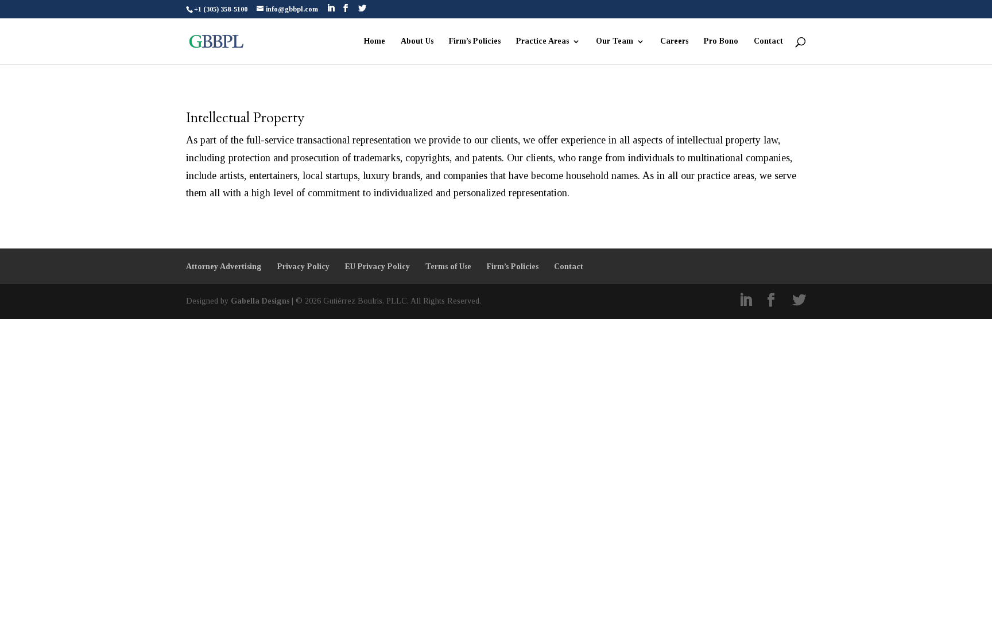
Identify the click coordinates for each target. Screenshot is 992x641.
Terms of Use (448, 266)
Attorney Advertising (224, 266)
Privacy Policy (303, 266)
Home (374, 41)
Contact (768, 41)
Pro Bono (721, 41)
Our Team (614, 41)
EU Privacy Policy (377, 266)
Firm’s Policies (475, 41)
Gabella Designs (260, 301)
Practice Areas (542, 41)
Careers (674, 41)
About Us (417, 41)
